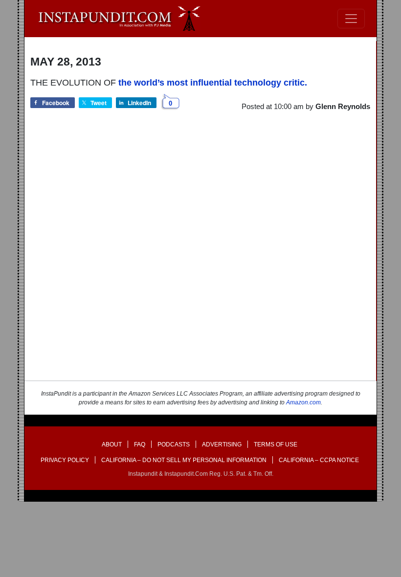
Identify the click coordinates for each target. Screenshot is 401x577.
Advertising (222, 444)
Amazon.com (303, 402)
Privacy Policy (65, 460)
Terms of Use (275, 444)
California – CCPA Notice (319, 460)
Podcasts (173, 444)
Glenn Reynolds (342, 106)
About (112, 444)
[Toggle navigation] (351, 18)
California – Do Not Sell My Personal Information (184, 460)
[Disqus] (200, 255)
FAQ (139, 444)
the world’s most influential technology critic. (212, 83)
